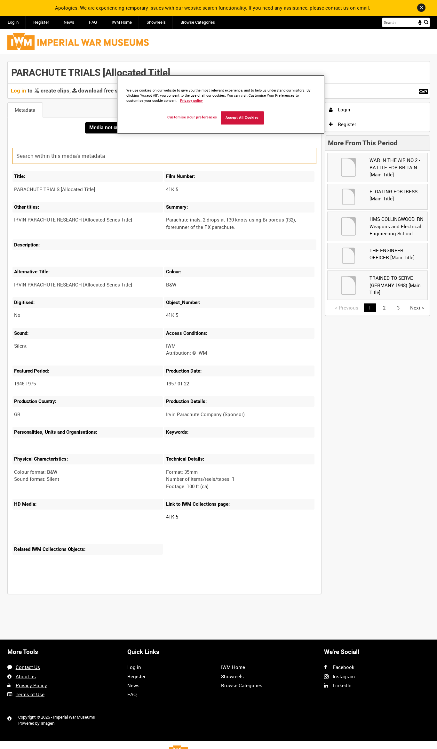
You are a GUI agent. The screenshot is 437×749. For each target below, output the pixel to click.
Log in (13, 22)
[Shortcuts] (423, 90)
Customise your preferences (192, 117)
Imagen (47, 723)
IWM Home (122, 22)
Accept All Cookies (242, 118)
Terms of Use (30, 694)
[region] (221, 104)
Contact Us (28, 667)
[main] (218, 331)
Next (417, 307)
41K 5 (172, 516)
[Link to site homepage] (78, 41)
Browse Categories (197, 22)
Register (41, 22)
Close (421, 8)
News (69, 22)
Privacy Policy (31, 685)
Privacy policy (191, 101)
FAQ (93, 22)
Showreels (156, 22)
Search (426, 22)
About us (26, 676)
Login (343, 109)
